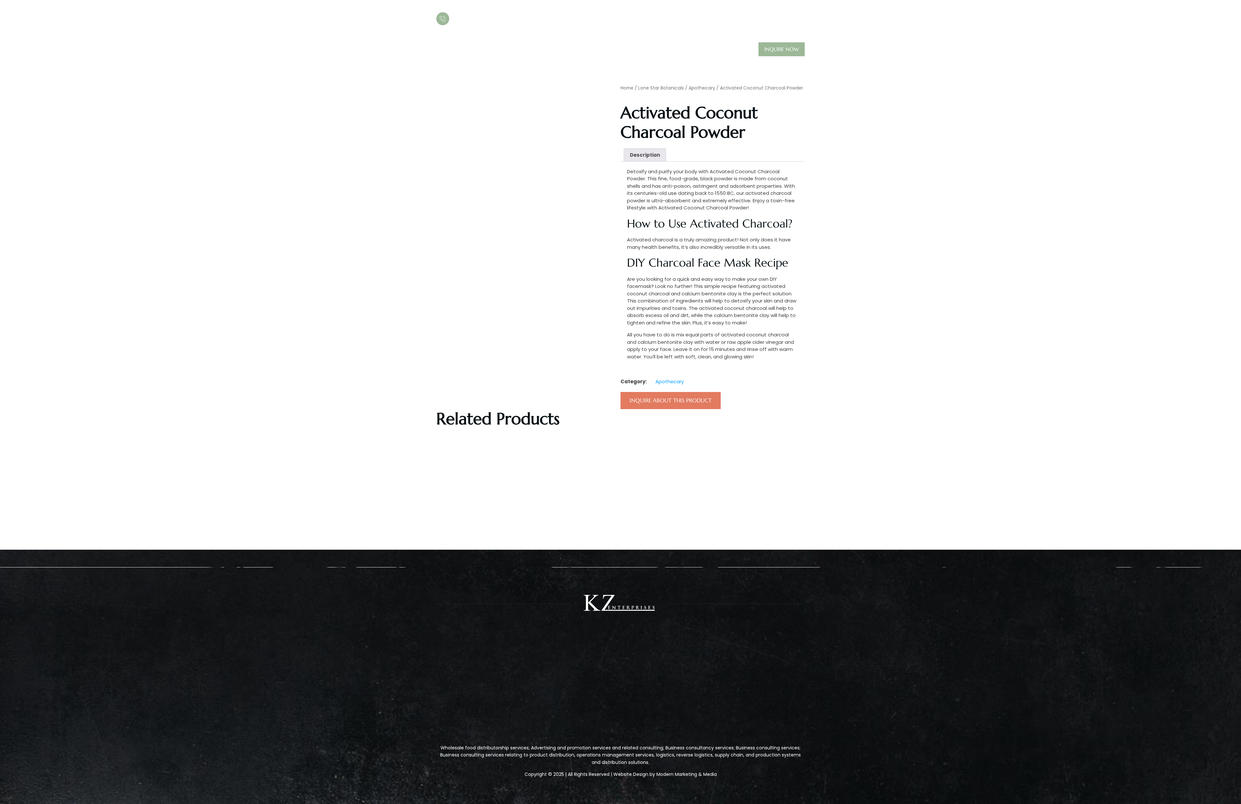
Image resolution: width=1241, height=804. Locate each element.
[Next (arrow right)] (1229, 402)
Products (504, 49)
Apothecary (702, 88)
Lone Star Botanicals (661, 88)
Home (443, 49)
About (472, 49)
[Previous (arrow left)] (11, 402)
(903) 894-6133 (478, 18)
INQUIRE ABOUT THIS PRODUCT (671, 400)
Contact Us (550, 49)
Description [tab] (645, 155)
